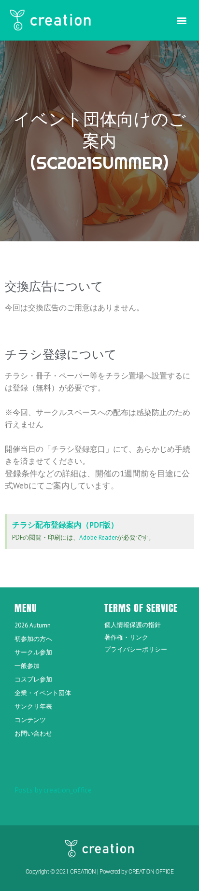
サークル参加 (33, 652)
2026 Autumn (32, 625)
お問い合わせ (33, 733)
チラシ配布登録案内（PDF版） (65, 524)
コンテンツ (30, 720)
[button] (181, 20)
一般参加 (27, 666)
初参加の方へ (33, 639)
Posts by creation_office (53, 789)
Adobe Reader (98, 537)
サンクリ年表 (33, 706)
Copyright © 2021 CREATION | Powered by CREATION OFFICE (100, 871)
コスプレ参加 (33, 679)
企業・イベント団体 (42, 693)
